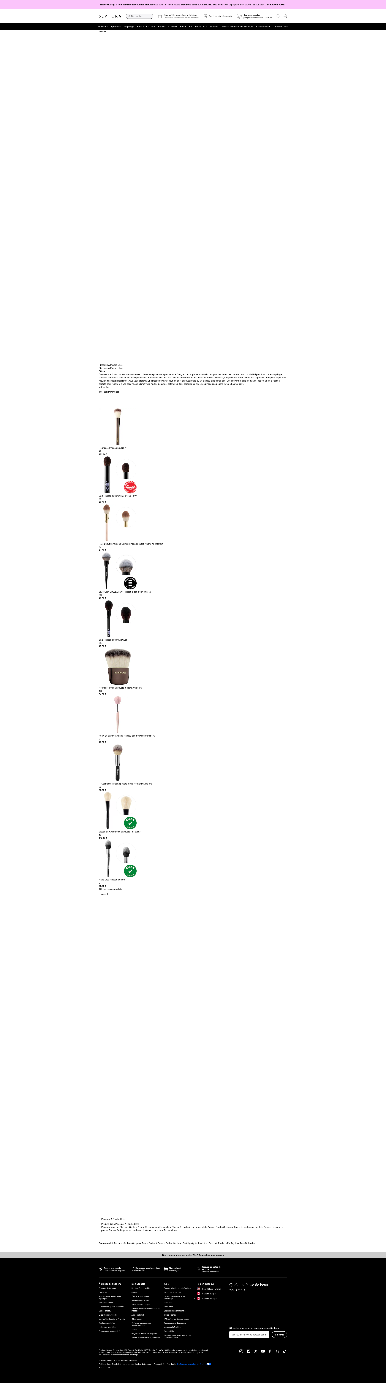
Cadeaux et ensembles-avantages (237, 26)
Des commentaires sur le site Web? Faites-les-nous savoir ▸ (193, 1255)
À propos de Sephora (107, 1288)
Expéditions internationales (175, 1310)
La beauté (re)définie (107, 1327)
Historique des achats (140, 1300)
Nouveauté (103, 26)
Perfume (118, 1243)
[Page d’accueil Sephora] (109, 16)
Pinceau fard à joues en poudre (124, 1230)
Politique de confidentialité (110, 1364)
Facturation (168, 1306)
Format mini (201, 26)
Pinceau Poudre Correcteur (220, 1227)
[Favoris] (278, 16)
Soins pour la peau (146, 26)
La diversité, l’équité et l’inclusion (112, 1319)
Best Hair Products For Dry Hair (224, 1243)
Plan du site (171, 1364)
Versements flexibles (172, 1327)
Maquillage (128, 26)
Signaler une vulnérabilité (109, 1331)
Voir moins (104, 386)
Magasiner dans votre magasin (144, 1333)
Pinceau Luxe (170, 1230)
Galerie (134, 1292)
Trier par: (109, 391)
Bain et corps (186, 26)
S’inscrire (279, 1334)
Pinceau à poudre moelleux (158, 1227)
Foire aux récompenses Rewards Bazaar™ (141, 1324)
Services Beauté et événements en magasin (145, 1309)
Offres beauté (136, 1319)
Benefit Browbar (247, 1243)
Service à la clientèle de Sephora (177, 1288)
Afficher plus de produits (110, 889)
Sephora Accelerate (107, 1323)
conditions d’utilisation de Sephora (137, 1364)
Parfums (162, 26)
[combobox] (139, 16)
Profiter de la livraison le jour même (145, 1337)
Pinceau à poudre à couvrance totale (189, 1227)
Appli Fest (116, 26)
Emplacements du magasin (175, 1323)
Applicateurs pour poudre (151, 1230)
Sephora (177, 1243)
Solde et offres (281, 26)
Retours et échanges (172, 1292)
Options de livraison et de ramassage (174, 1297)
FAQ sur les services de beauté (176, 1319)
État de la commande (140, 1296)
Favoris (134, 1329)
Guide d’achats (170, 1314)
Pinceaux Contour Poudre (132, 1227)
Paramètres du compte (140, 1304)
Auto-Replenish (137, 1314)
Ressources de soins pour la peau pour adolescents (178, 1336)
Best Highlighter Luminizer (195, 1243)
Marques (213, 26)
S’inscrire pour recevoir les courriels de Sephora (254, 1328)
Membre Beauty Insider (140, 1288)
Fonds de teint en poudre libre (249, 1227)
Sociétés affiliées (106, 1302)
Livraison (168, 1302)
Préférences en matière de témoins (191, 1364)
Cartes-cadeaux (264, 26)
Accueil (102, 31)
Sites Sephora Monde (108, 1314)
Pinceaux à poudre (110, 1227)
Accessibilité (169, 1331)
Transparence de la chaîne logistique (110, 1297)
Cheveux (172, 26)
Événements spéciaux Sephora (112, 1306)
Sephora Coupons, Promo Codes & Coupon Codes (147, 1243)
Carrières (103, 1292)
